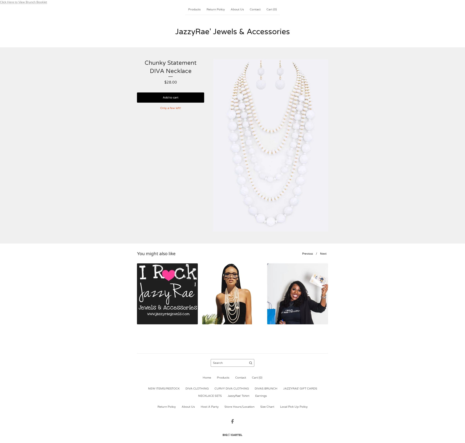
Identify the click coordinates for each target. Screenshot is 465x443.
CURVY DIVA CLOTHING (232, 388)
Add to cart (170, 97)
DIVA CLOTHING (197, 388)
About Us (237, 9)
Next (323, 253)
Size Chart (267, 407)
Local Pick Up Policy (294, 407)
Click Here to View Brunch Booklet (23, 2)
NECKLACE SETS (210, 396)
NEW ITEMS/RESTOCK (164, 388)
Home (207, 377)
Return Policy (216, 9)
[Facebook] (232, 421)
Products (194, 9)
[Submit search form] (250, 363)
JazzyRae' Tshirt (238, 396)
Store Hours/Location (239, 407)
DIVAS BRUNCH (266, 388)
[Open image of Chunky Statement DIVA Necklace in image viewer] (270, 145)
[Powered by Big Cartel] (232, 435)
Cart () (271, 9)
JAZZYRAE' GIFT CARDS (300, 388)
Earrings (261, 396)
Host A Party (210, 407)
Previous (307, 253)
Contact (255, 9)
